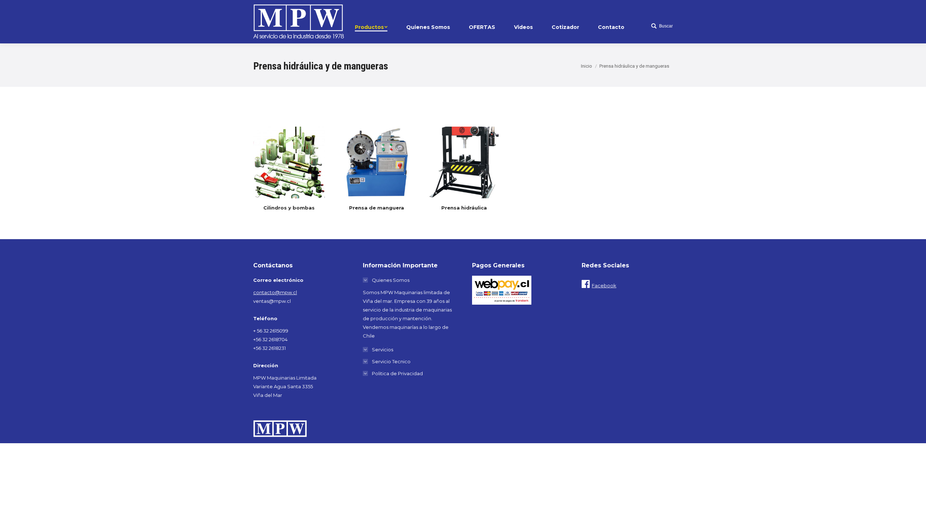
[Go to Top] (914, 509)
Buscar (666, 26)
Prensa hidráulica (464, 208)
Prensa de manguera (376, 208)
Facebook (604, 285)
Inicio (586, 66)
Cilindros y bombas (289, 208)
